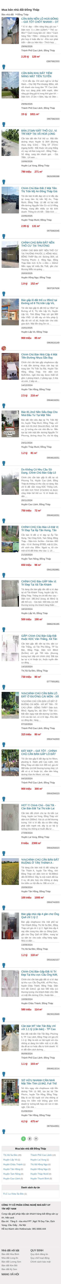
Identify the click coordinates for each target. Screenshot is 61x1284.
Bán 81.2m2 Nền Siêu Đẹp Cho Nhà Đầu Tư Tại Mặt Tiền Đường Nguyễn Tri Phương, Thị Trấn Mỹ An (39, 414)
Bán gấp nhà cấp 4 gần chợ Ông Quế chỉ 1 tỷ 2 (40, 916)
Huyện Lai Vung (38, 1159)
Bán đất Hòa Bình (10, 1254)
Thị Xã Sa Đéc (10, 1155)
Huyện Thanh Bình (39, 1178)
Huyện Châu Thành (13, 1164)
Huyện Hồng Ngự (39, 1169)
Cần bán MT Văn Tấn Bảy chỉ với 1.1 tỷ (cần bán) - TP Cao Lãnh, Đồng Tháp (38, 1027)
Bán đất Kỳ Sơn (9, 1269)
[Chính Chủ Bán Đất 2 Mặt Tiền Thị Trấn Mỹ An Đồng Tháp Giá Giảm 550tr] (10, 200)
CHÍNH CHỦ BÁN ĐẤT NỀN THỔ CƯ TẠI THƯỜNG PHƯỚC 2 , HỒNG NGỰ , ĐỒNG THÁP (37, 244)
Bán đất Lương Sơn (11, 1261)
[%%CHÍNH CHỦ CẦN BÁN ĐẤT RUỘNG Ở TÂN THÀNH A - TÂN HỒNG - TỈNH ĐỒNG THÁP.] (10, 871)
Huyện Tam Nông (11, 1174)
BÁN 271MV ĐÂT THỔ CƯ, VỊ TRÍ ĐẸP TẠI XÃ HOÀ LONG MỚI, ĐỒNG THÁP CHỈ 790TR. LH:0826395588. (39, 132)
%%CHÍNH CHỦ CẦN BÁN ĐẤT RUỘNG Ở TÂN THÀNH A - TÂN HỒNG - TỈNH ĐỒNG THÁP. (40, 861)
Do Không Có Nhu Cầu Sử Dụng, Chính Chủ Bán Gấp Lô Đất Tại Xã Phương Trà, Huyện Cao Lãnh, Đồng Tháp (39, 471)
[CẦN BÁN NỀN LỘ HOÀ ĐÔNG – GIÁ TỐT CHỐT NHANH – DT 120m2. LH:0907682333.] (10, 30)
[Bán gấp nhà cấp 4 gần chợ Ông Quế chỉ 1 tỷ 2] (10, 926)
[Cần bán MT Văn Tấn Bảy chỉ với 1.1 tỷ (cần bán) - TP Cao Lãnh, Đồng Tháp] (10, 1037)
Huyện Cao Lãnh (11, 1178)
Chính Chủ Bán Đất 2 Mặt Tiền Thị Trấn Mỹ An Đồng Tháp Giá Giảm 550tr (39, 190)
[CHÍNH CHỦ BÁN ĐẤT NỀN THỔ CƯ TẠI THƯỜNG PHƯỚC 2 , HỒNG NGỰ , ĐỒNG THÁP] (10, 254)
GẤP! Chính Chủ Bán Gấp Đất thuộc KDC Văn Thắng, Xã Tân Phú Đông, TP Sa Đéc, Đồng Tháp (39, 637)
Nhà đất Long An (10, 1258)
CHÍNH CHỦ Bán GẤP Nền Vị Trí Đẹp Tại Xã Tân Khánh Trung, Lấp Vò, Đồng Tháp (38, 583)
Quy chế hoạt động (39, 1258)
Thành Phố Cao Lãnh (41, 1155)
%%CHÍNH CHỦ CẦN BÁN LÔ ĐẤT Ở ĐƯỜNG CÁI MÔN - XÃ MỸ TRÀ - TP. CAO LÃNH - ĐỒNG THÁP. (40, 695)
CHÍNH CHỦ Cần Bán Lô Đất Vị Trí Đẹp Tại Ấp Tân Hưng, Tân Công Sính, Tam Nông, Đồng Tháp (39, 529)
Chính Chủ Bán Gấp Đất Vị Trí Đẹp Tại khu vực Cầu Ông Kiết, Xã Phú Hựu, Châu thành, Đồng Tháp (39, 973)
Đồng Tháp (22, 14)
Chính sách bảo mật (40, 1261)
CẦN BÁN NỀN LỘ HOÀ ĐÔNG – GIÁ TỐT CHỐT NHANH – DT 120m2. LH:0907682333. (39, 20)
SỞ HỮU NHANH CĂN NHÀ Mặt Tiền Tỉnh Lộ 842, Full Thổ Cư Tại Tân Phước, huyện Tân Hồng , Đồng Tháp (39, 1082)
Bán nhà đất (8, 14)
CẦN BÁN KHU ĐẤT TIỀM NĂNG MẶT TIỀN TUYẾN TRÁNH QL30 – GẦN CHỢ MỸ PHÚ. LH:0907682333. (39, 75)
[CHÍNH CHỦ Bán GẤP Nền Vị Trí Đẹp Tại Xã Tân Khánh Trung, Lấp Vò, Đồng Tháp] (10, 593)
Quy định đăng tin (39, 1254)
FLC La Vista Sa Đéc (13, 1194)
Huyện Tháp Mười (39, 1174)
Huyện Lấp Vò (10, 1159)
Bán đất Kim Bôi (9, 1265)
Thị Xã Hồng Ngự (39, 1164)
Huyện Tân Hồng (11, 1169)
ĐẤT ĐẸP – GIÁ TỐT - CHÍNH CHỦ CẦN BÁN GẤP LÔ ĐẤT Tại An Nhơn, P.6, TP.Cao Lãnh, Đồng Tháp (39, 752)
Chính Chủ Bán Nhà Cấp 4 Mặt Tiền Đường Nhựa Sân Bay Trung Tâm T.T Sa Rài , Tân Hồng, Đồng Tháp (39, 356)
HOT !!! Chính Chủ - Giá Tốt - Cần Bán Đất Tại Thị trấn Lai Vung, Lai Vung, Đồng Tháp (38, 807)
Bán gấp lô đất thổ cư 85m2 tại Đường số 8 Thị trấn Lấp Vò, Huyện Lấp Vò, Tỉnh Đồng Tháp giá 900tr (39, 302)
